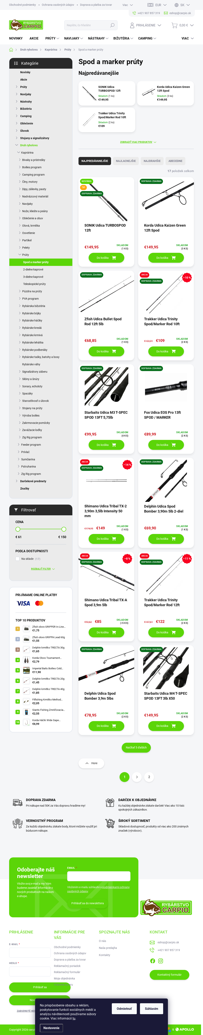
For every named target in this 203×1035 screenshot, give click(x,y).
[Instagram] (161, 960)
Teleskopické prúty (34, 284)
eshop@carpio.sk (168, 942)
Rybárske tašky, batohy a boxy (40, 357)
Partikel (27, 240)
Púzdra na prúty (32, 291)
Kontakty (104, 955)
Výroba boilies (30, 415)
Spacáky (27, 393)
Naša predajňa (108, 947)
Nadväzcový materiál (35, 196)
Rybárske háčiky (32, 320)
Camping (26, 116)
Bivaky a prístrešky (33, 160)
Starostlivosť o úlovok (35, 400)
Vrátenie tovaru (63, 984)
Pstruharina (28, 466)
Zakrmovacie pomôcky (36, 422)
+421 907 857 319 (169, 950)
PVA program (30, 298)
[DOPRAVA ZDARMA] (166, 202)
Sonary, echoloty (32, 386)
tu (74, 1018)
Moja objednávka (64, 978)
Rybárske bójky (31, 313)
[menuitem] (17, 38)
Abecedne (175, 161)
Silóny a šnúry (30, 379)
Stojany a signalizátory (34, 138)
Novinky (25, 72)
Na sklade (30, 559)
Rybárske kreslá (32, 327)
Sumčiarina (28, 459)
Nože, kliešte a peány (35, 211)
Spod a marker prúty (36, 262)
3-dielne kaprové (33, 276)
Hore (94, 763)
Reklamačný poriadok (67, 966)
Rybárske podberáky (34, 349)
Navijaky (25, 94)
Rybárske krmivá (32, 335)
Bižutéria (26, 108)
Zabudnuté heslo (27, 1011)
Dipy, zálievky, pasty (34, 189)
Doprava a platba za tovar (96, 4)
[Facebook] (153, 960)
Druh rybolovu (29, 145)
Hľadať (112, 25)
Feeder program (31, 444)
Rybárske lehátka (32, 342)
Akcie (23, 79)
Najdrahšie (152, 161)
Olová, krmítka (31, 225)
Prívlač (25, 452)
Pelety (26, 247)
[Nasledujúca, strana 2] (137, 777)
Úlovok (24, 130)
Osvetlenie (28, 233)
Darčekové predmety (33, 481)
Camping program (33, 174)
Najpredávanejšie (94, 161)
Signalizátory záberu (34, 371)
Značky (24, 488)
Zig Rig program (32, 437)
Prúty (23, 86)
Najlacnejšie (126, 161)
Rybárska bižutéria (33, 306)
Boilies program (31, 167)
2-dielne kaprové (33, 269)
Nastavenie (51, 1028)
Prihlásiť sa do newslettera (87, 903)
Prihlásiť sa (40, 987)
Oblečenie (26, 123)
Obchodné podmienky (22, 4)
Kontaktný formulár (169, 974)
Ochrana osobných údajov (58, 4)
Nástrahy (26, 101)
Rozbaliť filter (41, 569)
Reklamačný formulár (67, 972)
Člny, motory (29, 181)
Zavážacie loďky (32, 430)
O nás (102, 941)
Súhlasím (151, 1009)
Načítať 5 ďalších (136, 747)
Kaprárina (27, 152)
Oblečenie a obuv (32, 218)
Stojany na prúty (32, 408)
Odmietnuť (124, 1009)
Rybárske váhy (31, 364)
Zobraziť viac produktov (136, 142)
